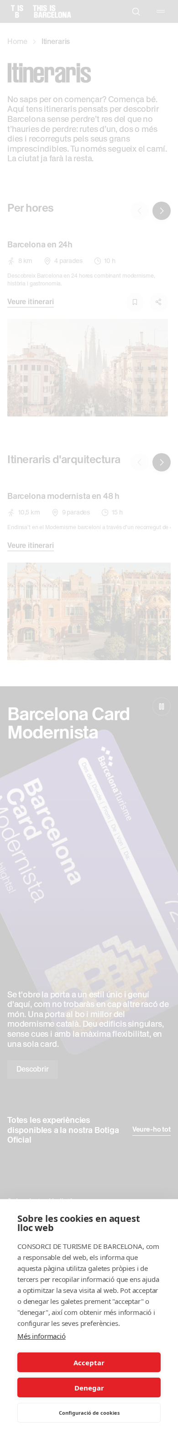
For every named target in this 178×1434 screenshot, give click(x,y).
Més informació (41, 1336)
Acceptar (89, 1362)
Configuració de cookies (89, 1412)
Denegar (89, 1387)
